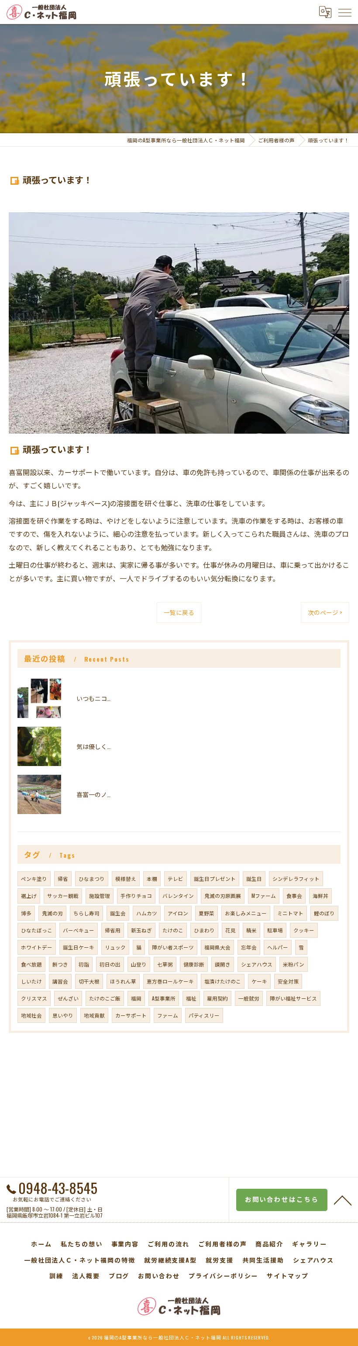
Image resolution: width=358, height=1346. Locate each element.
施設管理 (99, 895)
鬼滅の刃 (52, 913)
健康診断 (193, 964)
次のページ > (325, 612)
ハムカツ (146, 913)
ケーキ (259, 981)
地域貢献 (94, 1015)
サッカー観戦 (63, 895)
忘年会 (249, 947)
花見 (230, 930)
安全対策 (288, 981)
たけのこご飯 (104, 998)
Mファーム (263, 895)
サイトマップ (288, 1275)
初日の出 (110, 964)
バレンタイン (178, 895)
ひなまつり (92, 878)
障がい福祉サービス (293, 998)
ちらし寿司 (86, 913)
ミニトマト (290, 913)
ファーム (167, 1015)
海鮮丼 (320, 895)
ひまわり (204, 930)
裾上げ (29, 895)
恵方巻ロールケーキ (170, 981)
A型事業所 (164, 998)
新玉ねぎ (141, 930)
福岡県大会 (217, 947)
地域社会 (31, 1015)
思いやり (62, 1015)
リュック (115, 947)
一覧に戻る (179, 612)
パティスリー (204, 1015)
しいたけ (31, 981)
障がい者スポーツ (173, 947)
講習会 (60, 981)
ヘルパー (277, 947)
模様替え (125, 878)
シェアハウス (256, 964)
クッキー (303, 930)
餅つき (60, 964)
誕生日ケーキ (78, 947)
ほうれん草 (123, 981)
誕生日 (254, 878)
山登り (139, 964)
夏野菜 (206, 913)
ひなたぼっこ (36, 930)
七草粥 (165, 964)
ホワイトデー (36, 947)
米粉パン (293, 964)
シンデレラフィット (296, 878)
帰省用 (112, 930)
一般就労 (248, 998)
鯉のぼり (324, 913)
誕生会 (118, 913)
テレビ (175, 878)
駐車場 (275, 930)
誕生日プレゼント (215, 878)
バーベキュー (78, 930)
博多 (26, 913)
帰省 (63, 878)
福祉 (191, 998)
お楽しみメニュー (246, 913)
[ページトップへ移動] (342, 1199)
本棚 (152, 878)
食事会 (294, 895)
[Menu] (344, 11)
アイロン (178, 913)
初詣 (84, 964)
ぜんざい (68, 998)
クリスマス (34, 998)
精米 (251, 930)
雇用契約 (217, 998)
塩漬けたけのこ (222, 981)
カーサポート (131, 1015)
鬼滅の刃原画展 (222, 895)
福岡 (136, 998)
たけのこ (172, 930)
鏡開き (223, 964)
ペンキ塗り (34, 878)
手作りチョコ (136, 895)
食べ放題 (31, 964)
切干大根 (89, 981)
